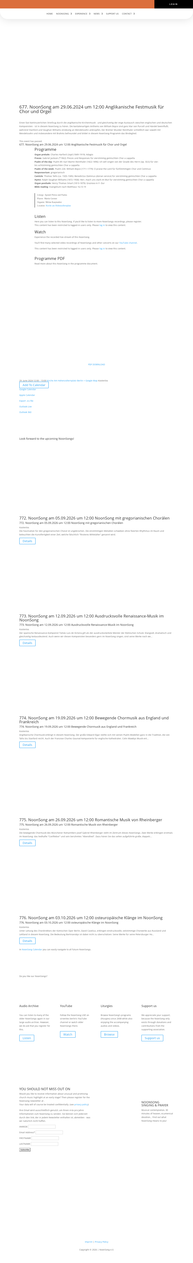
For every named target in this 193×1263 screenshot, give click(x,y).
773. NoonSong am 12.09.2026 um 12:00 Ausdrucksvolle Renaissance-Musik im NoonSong (91, 618)
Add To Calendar (34, 385)
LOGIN (173, 4)
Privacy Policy (101, 1241)
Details (27, 541)
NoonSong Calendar (32, 949)
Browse (109, 1034)
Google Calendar (27, 389)
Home (49, 14)
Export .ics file (26, 400)
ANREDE (23, 1126)
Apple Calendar (27, 395)
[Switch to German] (139, 14)
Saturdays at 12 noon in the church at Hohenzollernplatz (156, 1134)
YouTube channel (128, 242)
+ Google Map (91, 380)
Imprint (88, 1241)
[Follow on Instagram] (99, 4)
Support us (112, 14)
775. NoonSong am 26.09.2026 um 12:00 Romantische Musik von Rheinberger (90, 819)
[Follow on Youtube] (93, 4)
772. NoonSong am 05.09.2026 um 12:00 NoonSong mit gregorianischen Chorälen (94, 518)
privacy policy (81, 1104)
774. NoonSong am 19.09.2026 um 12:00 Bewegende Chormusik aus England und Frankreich (94, 719)
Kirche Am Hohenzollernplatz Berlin (65, 380)
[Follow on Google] (105, 4)
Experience (81, 14)
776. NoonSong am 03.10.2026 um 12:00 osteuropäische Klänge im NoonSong (91, 917)
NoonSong (62, 14)
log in (102, 225)
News (97, 14)
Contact (127, 14)
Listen (27, 1038)
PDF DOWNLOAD (96, 364)
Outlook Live (25, 406)
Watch (67, 1034)
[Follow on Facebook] (87, 4)
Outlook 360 (25, 412)
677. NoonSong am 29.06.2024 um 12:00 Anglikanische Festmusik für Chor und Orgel (73, 144)
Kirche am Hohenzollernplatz (58, 206)
